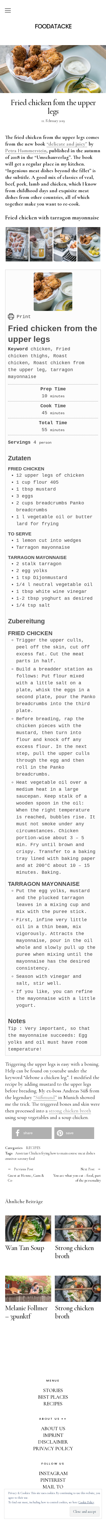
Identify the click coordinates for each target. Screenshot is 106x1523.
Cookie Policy (86, 1502)
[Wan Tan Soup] (28, 1228)
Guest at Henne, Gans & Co (26, 1175)
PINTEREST (53, 1480)
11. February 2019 (53, 121)
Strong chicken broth (74, 1251)
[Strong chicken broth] (78, 1228)
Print (22, 316)
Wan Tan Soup (24, 1247)
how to (55, 1153)
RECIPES (33, 1148)
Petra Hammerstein (26, 151)
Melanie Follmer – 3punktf (26, 1312)
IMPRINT (53, 1435)
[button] (32, 1133)
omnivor (11, 1158)
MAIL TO (53, 1487)
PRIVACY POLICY (53, 1449)
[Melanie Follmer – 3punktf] (28, 1289)
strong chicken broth (70, 1111)
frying (45, 1153)
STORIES (53, 1390)
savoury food (26, 1158)
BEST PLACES (53, 1397)
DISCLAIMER (53, 1442)
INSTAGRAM (53, 1473)
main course (68, 1153)
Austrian (21, 1153)
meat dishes (86, 1153)
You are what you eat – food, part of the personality (77, 1175)
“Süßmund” (45, 1097)
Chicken (35, 1153)
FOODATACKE (53, 26)
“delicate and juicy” (67, 144)
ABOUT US (53, 1429)
